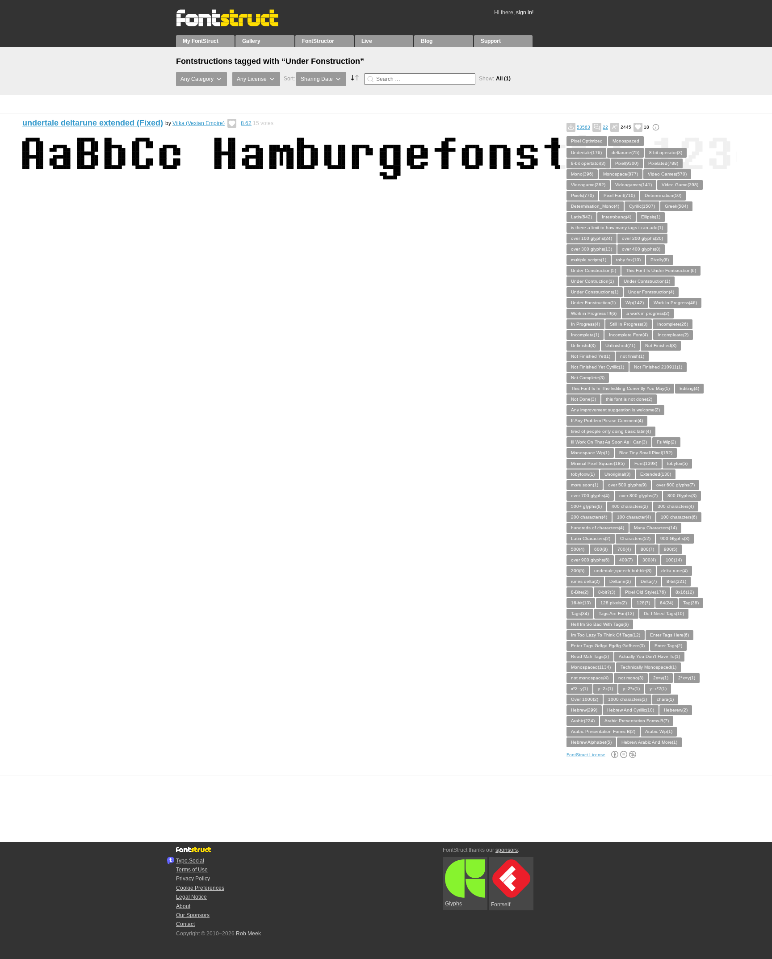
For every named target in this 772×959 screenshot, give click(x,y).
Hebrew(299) (584, 710)
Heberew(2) (676, 710)
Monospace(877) (620, 174)
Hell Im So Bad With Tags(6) (600, 624)
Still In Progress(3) (628, 324)
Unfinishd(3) (583, 345)
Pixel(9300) (626, 163)
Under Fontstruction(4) (651, 291)
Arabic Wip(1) (658, 731)
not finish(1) (632, 356)
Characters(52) (635, 538)
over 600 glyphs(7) (675, 484)
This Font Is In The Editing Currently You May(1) (620, 388)
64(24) (666, 602)
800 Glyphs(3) (681, 495)
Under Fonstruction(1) (593, 302)
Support (491, 41)
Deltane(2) (620, 581)
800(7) (647, 549)
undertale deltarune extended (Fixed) (92, 122)
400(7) (626, 559)
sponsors (506, 850)
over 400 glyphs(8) (641, 249)
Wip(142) (634, 302)
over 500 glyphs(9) (627, 484)
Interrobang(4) (616, 216)
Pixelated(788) (663, 163)
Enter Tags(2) (668, 645)
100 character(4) (634, 517)
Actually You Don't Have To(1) (649, 656)
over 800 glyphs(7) (638, 495)
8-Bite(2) (579, 592)
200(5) (577, 570)
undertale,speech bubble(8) (622, 570)
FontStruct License (585, 754)
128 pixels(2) (613, 602)
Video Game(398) (680, 184)
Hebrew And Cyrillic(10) (630, 710)
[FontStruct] (236, 24)
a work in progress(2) (647, 313)
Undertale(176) (586, 152)
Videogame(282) (588, 184)
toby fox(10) (628, 259)
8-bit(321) (676, 581)
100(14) (674, 559)
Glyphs (453, 903)
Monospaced (626, 140)
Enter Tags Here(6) (669, 634)
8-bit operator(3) (665, 152)
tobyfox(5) (677, 463)
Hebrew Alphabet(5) (591, 742)
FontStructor (318, 41)
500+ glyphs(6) (586, 506)
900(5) (670, 549)
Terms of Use (192, 870)
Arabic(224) (583, 720)
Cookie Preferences (200, 888)
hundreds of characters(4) (597, 527)
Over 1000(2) (584, 699)
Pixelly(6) (659, 259)
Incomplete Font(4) (628, 334)
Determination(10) (663, 195)
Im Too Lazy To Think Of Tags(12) (605, 634)
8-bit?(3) (606, 592)
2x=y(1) (660, 677)
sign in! (524, 12)
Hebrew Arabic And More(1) (649, 742)
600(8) (601, 549)
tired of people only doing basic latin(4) (611, 431)
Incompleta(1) (585, 334)
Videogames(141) (633, 184)
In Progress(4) (585, 324)
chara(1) (665, 699)
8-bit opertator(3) (588, 163)
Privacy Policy (193, 878)
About (183, 906)
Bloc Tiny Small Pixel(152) (645, 452)
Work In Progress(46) (675, 302)
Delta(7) (649, 581)
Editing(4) (689, 388)
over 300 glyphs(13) (591, 249)
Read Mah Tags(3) (590, 656)
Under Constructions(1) (594, 291)
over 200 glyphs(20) (642, 238)
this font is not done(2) (629, 399)
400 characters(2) (630, 506)
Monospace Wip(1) (590, 452)
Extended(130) (655, 474)
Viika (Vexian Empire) (198, 123)
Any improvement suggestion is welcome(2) (615, 409)
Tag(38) (691, 602)
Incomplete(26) (672, 324)
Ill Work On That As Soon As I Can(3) (609, 442)
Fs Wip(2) (666, 442)
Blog (426, 41)
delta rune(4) (674, 570)
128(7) (643, 602)
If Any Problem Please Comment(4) (607, 420)
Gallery (251, 41)
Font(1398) (645, 463)
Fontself (500, 904)
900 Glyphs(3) (674, 538)
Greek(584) (676, 206)
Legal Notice (191, 897)
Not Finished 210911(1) (658, 366)
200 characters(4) (589, 517)
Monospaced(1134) (591, 667)
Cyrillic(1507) (642, 206)
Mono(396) (582, 174)
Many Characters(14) (655, 527)
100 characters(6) (679, 517)
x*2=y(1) (579, 688)
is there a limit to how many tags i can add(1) (617, 227)
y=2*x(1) (631, 688)
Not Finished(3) (660, 345)
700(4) (624, 549)
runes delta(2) (585, 581)
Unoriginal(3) (617, 474)
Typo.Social (190, 861)
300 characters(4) (676, 506)
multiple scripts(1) (588, 259)
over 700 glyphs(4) (590, 495)
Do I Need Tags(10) (664, 613)
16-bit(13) (581, 602)
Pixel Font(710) (619, 195)
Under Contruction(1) (592, 281)
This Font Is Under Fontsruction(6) (661, 270)
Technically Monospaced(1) (648, 667)
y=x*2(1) (658, 688)
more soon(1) (584, 484)
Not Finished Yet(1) (590, 356)
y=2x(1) (605, 688)
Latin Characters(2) (590, 538)
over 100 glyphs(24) (591, 238)
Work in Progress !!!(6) (594, 313)
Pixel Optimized (587, 140)
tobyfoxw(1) (583, 474)
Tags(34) (580, 613)
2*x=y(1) (686, 677)
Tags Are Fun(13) (616, 613)
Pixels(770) (582, 195)
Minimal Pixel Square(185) (598, 463)
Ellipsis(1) (650, 216)
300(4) (649, 559)
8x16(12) (685, 592)
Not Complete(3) (587, 377)
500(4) (577, 549)
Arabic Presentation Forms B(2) (603, 731)
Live (366, 41)
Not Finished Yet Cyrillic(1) (597, 366)
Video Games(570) (667, 174)
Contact (185, 924)
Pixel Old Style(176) (645, 592)
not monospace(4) (589, 677)
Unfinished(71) (620, 345)
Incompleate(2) (673, 334)
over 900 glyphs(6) (590, 559)
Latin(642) (581, 216)
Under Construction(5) (593, 270)
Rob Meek (248, 933)
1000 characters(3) (627, 699)
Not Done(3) (583, 399)
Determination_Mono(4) (595, 206)
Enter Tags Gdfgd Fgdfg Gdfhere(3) (608, 645)
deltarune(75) (625, 152)
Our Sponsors (193, 915)
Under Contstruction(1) (647, 281)
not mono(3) (630, 677)
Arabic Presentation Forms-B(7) (636, 720)
